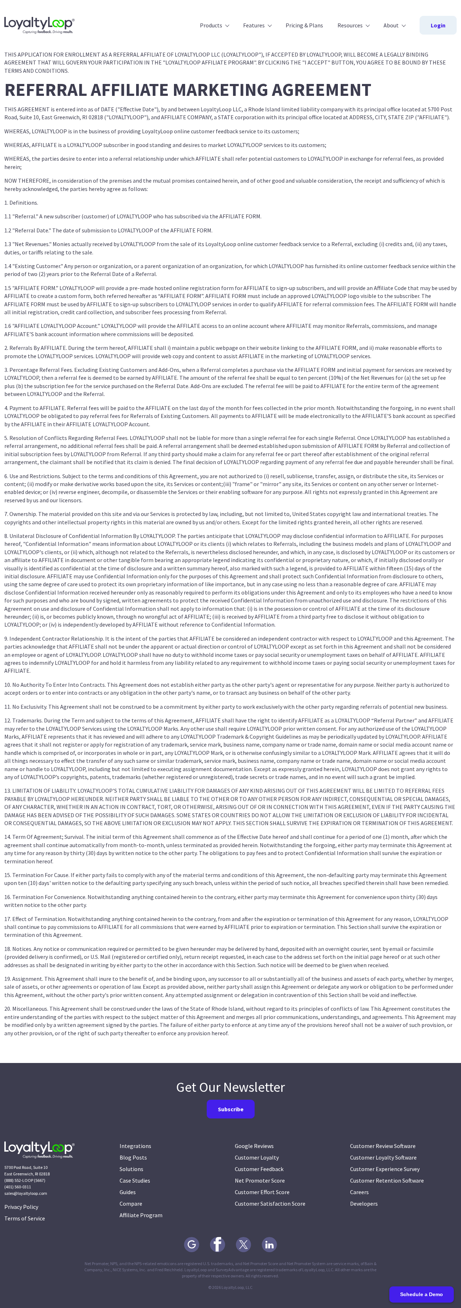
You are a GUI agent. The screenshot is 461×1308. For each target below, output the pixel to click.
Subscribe (230, 1109)
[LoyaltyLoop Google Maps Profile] (191, 1244)
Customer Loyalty (257, 1157)
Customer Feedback (259, 1169)
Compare (131, 1203)
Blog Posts (133, 1157)
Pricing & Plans (304, 25)
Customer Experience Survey (385, 1169)
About (391, 25)
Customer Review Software (383, 1145)
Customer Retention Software (387, 1180)
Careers (359, 1192)
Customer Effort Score (262, 1192)
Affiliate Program (141, 1215)
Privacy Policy (21, 1206)
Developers (364, 1203)
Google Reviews (254, 1145)
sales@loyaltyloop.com (25, 1193)
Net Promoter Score (260, 1180)
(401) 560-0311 (17, 1186)
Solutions (131, 1169)
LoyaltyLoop (39, 25)
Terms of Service (24, 1218)
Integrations (135, 1145)
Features (254, 25)
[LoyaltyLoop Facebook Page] (217, 1244)
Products (211, 25)
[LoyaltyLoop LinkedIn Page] (269, 1244)
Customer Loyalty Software (383, 1157)
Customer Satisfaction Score (270, 1203)
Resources (350, 25)
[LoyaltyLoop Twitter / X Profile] (243, 1244)
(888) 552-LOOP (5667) (24, 1180)
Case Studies (135, 1180)
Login (438, 25)
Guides (128, 1192)
